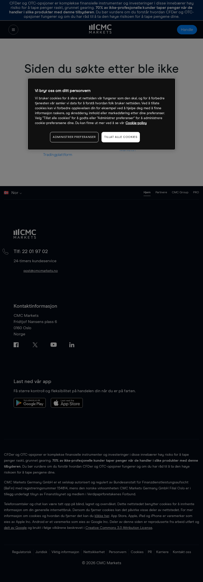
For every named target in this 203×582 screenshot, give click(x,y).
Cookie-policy (136, 123)
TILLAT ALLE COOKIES (120, 136)
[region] (101, 114)
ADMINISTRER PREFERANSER (74, 136)
